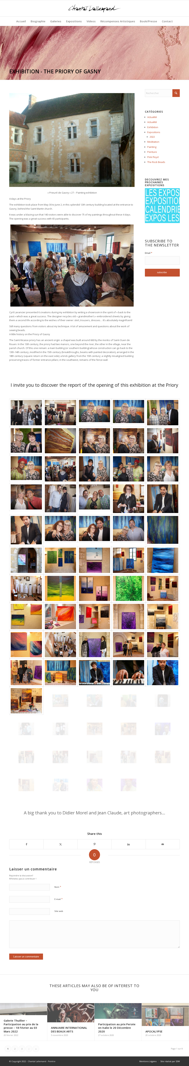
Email (148, 253)
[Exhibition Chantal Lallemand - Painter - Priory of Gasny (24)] (128, 673)
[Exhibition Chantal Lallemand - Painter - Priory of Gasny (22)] (60, 673)
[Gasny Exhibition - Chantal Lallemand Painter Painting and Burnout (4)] (163, 413)
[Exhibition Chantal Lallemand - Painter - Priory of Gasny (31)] (26, 729)
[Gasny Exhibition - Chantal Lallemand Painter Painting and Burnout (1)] (60, 413)
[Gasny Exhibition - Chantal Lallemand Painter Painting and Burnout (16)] (60, 498)
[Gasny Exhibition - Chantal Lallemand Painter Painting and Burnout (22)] (95, 530)
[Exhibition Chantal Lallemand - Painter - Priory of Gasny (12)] (60, 616)
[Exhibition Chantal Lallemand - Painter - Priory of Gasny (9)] (128, 588)
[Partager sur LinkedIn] (128, 844)
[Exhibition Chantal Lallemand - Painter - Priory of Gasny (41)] (26, 785)
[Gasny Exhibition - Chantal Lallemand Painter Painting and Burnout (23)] (128, 530)
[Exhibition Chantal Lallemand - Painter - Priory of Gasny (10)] (163, 588)
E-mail (58, 899)
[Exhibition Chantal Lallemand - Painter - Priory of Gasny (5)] (163, 560)
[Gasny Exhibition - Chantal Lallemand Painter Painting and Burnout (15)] (26, 498)
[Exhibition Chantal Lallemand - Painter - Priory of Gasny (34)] (128, 729)
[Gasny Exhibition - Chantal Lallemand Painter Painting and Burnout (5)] (26, 441)
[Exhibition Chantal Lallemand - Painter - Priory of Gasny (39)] (128, 757)
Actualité (152, 117)
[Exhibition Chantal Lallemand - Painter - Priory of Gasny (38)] (95, 757)
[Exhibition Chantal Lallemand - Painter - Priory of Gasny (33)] (95, 729)
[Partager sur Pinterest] (94, 844)
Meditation (153, 141)
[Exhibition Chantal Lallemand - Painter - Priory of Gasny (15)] (163, 616)
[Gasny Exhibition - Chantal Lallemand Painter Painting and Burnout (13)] (128, 469)
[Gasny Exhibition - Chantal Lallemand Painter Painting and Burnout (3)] (128, 413)
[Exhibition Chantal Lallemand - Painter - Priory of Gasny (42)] (60, 785)
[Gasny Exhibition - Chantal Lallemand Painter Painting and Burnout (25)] (26, 413)
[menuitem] (21, 21)
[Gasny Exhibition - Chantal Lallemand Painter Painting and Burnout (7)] (95, 441)
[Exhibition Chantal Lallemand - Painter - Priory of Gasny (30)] (163, 701)
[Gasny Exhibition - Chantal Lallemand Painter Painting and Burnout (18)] (128, 498)
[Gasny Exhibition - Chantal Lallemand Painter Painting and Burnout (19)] (163, 498)
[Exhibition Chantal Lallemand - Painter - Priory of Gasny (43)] (95, 785)
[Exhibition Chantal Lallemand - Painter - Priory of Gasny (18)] (95, 645)
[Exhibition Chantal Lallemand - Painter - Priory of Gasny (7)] (60, 588)
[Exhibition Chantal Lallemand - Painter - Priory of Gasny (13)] (95, 616)
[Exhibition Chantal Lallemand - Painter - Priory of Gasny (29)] (128, 701)
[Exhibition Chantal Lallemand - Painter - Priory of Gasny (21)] (26, 673)
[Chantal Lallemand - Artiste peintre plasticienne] (94, 8)
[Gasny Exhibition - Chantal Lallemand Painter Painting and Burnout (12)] (95, 469)
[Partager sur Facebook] (26, 844)
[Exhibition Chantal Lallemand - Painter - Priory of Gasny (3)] (95, 560)
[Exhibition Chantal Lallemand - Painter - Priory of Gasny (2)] (60, 560)
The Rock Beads (156, 162)
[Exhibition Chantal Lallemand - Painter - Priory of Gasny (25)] (163, 673)
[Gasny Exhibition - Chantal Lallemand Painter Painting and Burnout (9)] (163, 441)
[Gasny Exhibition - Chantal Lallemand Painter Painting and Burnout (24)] (163, 530)
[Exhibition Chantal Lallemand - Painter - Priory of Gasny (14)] (128, 616)
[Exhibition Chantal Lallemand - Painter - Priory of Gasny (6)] (26, 588)
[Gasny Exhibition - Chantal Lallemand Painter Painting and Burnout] (26, 560)
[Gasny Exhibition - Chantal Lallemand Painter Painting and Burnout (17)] (95, 498)
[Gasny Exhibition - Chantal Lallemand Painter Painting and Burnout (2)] (95, 413)
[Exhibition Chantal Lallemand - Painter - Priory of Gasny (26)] (26, 701)
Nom (57, 886)
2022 (152, 136)
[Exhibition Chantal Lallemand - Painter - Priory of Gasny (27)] (60, 701)
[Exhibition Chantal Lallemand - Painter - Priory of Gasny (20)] (163, 645)
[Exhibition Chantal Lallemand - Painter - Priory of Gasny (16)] (26, 645)
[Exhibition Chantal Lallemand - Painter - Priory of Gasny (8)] (95, 588)
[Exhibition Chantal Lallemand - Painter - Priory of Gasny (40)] (163, 757)
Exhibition (152, 127)
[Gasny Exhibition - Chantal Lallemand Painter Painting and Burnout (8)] (128, 441)
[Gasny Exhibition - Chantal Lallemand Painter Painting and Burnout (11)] (60, 469)
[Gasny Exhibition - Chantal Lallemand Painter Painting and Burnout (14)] (163, 469)
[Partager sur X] (60, 844)
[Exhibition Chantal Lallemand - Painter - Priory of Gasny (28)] (95, 701)
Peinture (152, 152)
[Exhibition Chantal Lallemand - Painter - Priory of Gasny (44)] (128, 785)
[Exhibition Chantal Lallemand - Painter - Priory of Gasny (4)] (128, 560)
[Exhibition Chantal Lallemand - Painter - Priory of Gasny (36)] (26, 757)
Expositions (153, 132)
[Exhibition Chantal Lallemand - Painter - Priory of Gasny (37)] (60, 757)
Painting (151, 147)
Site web (58, 911)
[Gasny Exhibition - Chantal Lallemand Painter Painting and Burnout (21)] (60, 530)
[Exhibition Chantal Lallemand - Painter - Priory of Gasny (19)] (128, 645)
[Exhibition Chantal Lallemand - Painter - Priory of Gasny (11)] (26, 616)
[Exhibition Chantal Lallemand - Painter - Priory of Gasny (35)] (163, 729)
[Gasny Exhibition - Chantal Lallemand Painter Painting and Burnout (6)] (60, 441)
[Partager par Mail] (163, 844)
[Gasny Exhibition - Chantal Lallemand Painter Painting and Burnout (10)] (26, 469)
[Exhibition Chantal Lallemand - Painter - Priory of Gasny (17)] (60, 645)
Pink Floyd (153, 157)
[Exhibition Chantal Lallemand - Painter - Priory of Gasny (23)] (95, 673)
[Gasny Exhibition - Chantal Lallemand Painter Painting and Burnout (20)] (26, 530)
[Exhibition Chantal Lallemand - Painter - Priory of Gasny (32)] (60, 729)
